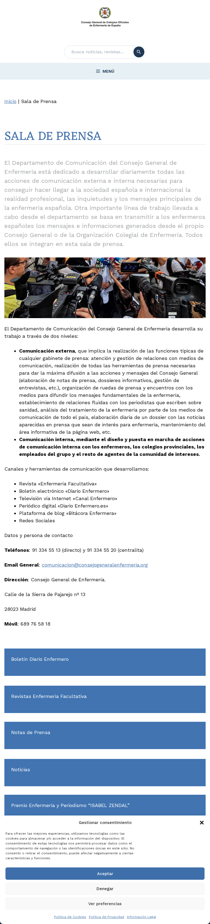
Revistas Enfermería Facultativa (49, 696)
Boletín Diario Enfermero (40, 659)
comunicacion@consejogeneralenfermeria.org (95, 565)
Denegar (105, 888)
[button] (202, 822)
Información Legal (141, 917)
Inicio (10, 101)
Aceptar (105, 873)
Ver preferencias (105, 903)
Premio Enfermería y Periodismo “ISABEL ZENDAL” (70, 805)
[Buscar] (138, 51)
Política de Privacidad (106, 917)
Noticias (20, 769)
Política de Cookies (70, 917)
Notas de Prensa (30, 732)
